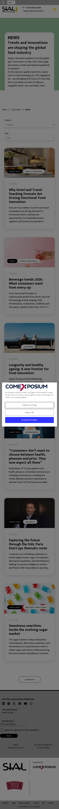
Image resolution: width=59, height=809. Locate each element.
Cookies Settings (29, 405)
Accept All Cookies (29, 420)
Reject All (29, 412)
